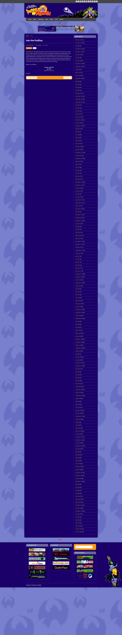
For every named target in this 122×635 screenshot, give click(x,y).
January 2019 (78, 179)
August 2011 (78, 253)
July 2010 (77, 289)
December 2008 (79, 339)
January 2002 (78, 532)
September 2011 (79, 250)
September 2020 (79, 126)
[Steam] (85, 1)
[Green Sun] (37, 572)
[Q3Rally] (61, 555)
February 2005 (78, 431)
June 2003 (77, 487)
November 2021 (79, 99)
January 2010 (78, 306)
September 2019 (79, 158)
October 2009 (78, 315)
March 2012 (78, 232)
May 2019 (77, 170)
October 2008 (78, 345)
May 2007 (77, 377)
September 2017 (79, 203)
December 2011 (79, 241)
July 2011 (77, 256)
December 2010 (79, 274)
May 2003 (77, 490)
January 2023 (78, 75)
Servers (61, 19)
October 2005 (78, 413)
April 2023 (77, 69)
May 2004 (77, 457)
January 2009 (78, 336)
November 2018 (79, 185)
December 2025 (79, 43)
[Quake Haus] (61, 568)
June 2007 (77, 374)
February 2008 (78, 357)
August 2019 (78, 161)
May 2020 (77, 137)
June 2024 (77, 57)
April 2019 (77, 173)
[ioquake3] (80, 577)
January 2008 (78, 360)
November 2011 (79, 244)
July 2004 (77, 452)
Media (51, 19)
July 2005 (77, 422)
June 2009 (77, 321)
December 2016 (79, 209)
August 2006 (78, 398)
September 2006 (79, 395)
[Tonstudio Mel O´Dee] (37, 564)
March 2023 (78, 72)
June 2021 (77, 105)
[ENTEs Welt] (37, 550)
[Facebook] (78, 1)
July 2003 (77, 484)
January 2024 (78, 60)
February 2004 (78, 466)
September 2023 (79, 66)
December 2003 (79, 472)
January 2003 (78, 502)
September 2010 (79, 283)
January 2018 (78, 197)
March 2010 (78, 300)
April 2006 (77, 404)
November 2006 (79, 389)
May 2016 (77, 211)
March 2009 (78, 330)
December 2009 (79, 309)
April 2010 (77, 297)
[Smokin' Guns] (61, 550)
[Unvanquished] (61, 559)
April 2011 (77, 265)
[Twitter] (82, 1)
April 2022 (77, 90)
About (34, 19)
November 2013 (79, 214)
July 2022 (77, 81)
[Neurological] (37, 577)
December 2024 (79, 48)
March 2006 (78, 407)
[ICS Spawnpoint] (85, 558)
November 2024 (79, 51)
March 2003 (78, 496)
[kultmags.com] (61, 564)
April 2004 (77, 460)
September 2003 (79, 481)
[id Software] (85, 577)
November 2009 (79, 312)
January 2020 (78, 149)
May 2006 (77, 401)
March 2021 (78, 114)
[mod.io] (93, 1)
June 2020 (77, 134)
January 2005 (78, 434)
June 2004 (77, 455)
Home (29, 19)
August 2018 (78, 191)
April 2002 (77, 523)
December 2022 (79, 78)
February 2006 (78, 410)
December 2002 (79, 505)
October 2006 (78, 392)
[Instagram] (80, 1)
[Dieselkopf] (37, 568)
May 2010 (77, 294)
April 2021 (77, 111)
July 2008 (77, 354)
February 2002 (78, 529)
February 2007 (78, 386)
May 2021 (77, 108)
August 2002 (78, 514)
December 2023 (79, 63)
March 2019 (78, 176)
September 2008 (79, 348)
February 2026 (78, 40)
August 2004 (78, 449)
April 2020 (77, 140)
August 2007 (78, 369)
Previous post (32, 77)
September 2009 (79, 318)
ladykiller (46, 45)
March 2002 (78, 526)
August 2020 (78, 128)
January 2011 (78, 271)
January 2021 (78, 117)
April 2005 (77, 425)
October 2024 (78, 54)
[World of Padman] (61, 10)
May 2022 (77, 87)
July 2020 (77, 131)
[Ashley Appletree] (37, 555)
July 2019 (77, 164)
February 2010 (78, 303)
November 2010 (79, 277)
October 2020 (78, 123)
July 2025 (77, 46)
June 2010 (77, 292)
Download (41, 19)
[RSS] (76, 1)
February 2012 (78, 235)
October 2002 (78, 508)
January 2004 (78, 469)
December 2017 (79, 200)
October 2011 (78, 247)
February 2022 (78, 93)
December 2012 (79, 217)
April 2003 (77, 493)
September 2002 (79, 511)
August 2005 (78, 419)
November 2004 (79, 440)
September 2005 (79, 416)
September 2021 (79, 102)
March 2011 (78, 268)
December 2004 (79, 437)
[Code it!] (37, 559)
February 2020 (78, 146)
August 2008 (78, 351)
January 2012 (78, 238)
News (46, 19)
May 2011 (77, 262)
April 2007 (77, 380)
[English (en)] (62, 23)
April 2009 (77, 327)
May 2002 (77, 520)
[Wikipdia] (95, 1)
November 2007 (79, 363)
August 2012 (78, 223)
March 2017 (78, 206)
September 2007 (79, 366)
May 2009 (77, 324)
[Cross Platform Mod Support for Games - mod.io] (90, 577)
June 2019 (77, 167)
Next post (67, 77)
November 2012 (79, 220)
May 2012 (77, 226)
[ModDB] (89, 1)
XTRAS (56, 19)
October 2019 (78, 155)
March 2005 (78, 428)
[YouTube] (87, 1)
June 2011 (77, 259)
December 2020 (79, 120)
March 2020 (78, 143)
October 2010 (78, 280)
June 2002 (77, 517)
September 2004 (79, 446)
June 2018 (77, 194)
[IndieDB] (91, 1)
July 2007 (77, 372)
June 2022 (77, 84)
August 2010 (78, 286)
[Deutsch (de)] (60, 23)
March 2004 (78, 463)
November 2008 (79, 342)
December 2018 (79, 182)
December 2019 (79, 152)
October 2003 (78, 478)
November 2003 (79, 475)
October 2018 (78, 188)
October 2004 (78, 443)
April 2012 (77, 229)
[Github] (97, 1)
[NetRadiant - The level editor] (85, 562)
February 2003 (78, 499)
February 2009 (78, 333)
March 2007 (78, 383)
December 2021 (79, 96)
